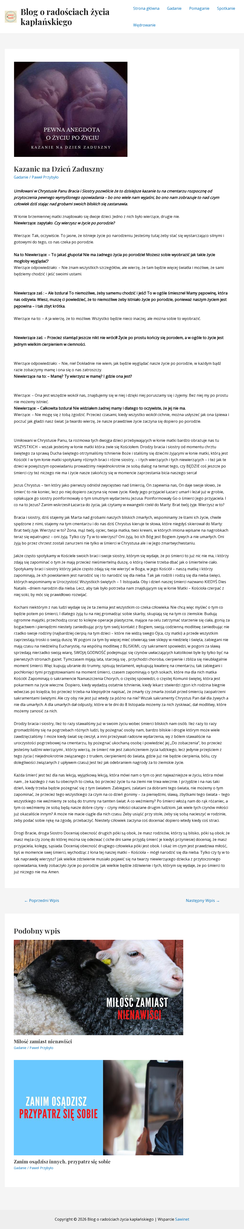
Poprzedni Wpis (41, 900)
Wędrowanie (144, 25)
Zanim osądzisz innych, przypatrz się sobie (62, 1161)
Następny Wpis (203, 900)
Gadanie (174, 8)
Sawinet (182, 1219)
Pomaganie (199, 8)
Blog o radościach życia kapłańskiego (65, 16)
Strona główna (146, 8)
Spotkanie (226, 8)
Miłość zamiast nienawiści (43, 1041)
